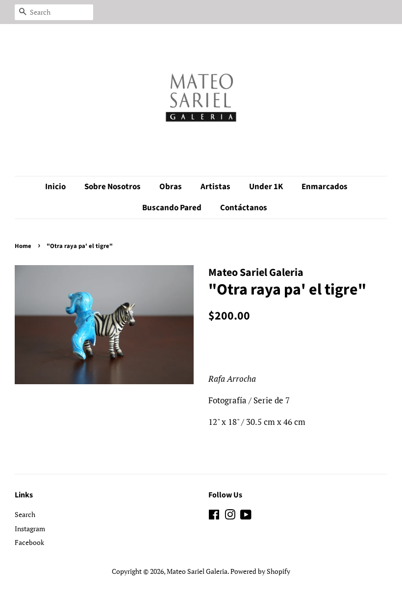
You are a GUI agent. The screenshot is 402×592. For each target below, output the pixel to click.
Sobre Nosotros (112, 187)
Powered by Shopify (260, 571)
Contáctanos (243, 208)
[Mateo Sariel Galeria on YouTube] (245, 516)
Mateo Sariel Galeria (197, 571)
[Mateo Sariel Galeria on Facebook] (214, 516)
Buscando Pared (171, 208)
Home (23, 246)
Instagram (30, 528)
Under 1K (266, 187)
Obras (170, 187)
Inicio (55, 187)
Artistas (215, 187)
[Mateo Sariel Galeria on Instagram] (230, 516)
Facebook (29, 542)
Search (25, 514)
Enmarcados (325, 187)
